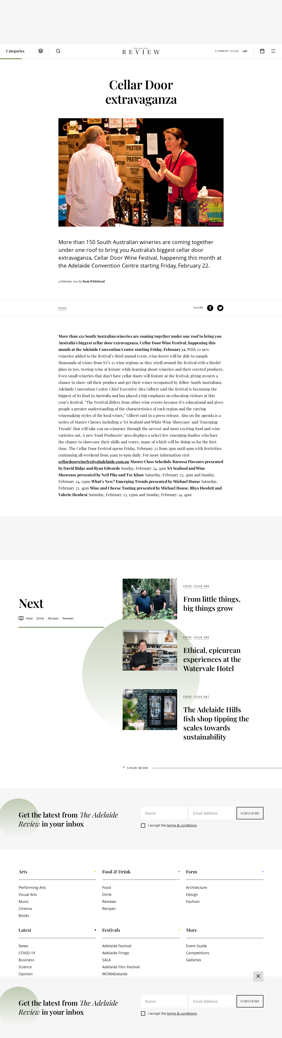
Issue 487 (201, 696)
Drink (40, 618)
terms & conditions (182, 825)
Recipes (53, 618)
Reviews (68, 618)
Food (62, 308)
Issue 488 (201, 586)
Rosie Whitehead (94, 281)
